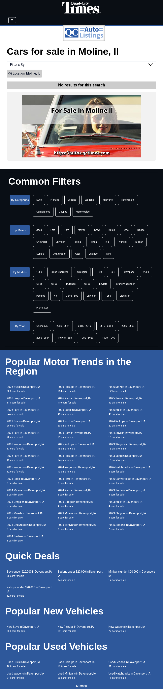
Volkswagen (59, 253)
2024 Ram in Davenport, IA (74, 492)
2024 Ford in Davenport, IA (23, 435)
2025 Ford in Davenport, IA (23, 458)
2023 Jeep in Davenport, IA (125, 458)
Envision (91, 295)
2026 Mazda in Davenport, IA (127, 389)
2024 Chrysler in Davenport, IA (25, 504)
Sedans (72, 199)
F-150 (99, 272)
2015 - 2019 (84, 326)
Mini (108, 253)
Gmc (126, 230)
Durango (71, 284)
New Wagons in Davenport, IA (127, 628)
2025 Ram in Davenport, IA (74, 435)
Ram (66, 230)
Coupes (63, 211)
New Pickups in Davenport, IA (76, 628)
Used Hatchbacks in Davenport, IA (129, 675)
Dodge (141, 230)
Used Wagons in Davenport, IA (25, 675)
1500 (39, 272)
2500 (146, 272)
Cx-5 (113, 272)
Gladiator (125, 295)
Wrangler (82, 272)
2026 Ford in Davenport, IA (23, 412)
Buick (112, 230)
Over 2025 (42, 326)
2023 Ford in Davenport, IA (74, 423)
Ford (52, 230)
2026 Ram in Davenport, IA (74, 400)
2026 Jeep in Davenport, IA (23, 400)
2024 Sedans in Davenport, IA (25, 538)
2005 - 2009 (127, 326)
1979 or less (65, 337)
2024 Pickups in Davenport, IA (127, 423)
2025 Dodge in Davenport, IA (75, 504)
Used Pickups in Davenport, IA (76, 664)
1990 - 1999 (108, 337)
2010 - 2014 (106, 326)
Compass (129, 272)
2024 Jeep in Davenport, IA (23, 481)
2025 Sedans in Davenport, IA (127, 527)
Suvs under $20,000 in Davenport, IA (29, 573)
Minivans (108, 199)
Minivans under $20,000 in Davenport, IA (132, 576)
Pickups (54, 199)
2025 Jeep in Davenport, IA (74, 412)
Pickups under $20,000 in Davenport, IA (29, 591)
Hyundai (122, 242)
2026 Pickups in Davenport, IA (76, 389)
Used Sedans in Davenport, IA (127, 664)
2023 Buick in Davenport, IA (126, 504)
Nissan (139, 242)
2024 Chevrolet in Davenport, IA (26, 527)
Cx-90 (54, 284)
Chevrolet (41, 242)
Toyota (77, 242)
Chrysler (60, 242)
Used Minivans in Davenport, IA (77, 675)
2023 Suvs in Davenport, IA (23, 423)
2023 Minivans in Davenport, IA (77, 515)
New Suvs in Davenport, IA (23, 628)
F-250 (108, 295)
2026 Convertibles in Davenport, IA (130, 481)
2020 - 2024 (62, 326)
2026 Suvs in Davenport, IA (23, 389)
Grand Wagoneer (125, 284)
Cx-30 (87, 284)
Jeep (39, 230)
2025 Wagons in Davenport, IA (25, 469)
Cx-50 (39, 284)
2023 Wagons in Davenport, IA (127, 446)
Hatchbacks (128, 199)
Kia (107, 242)
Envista (103, 284)
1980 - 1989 (87, 337)
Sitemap (81, 685)
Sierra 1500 (72, 295)
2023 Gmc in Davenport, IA (74, 481)
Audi (77, 253)
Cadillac (93, 253)
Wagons (89, 199)
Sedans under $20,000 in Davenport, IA (80, 576)
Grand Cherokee (59, 272)
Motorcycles (83, 211)
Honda (93, 242)
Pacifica (40, 295)
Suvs (39, 199)
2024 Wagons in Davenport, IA (76, 469)
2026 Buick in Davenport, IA (126, 412)
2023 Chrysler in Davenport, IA (127, 515)
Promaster (42, 307)
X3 (55, 295)
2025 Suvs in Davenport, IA (125, 400)
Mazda (81, 230)
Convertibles (43, 211)
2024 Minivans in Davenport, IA (26, 492)
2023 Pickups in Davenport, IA (76, 458)
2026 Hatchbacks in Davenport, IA (129, 469)
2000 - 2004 (42, 337)
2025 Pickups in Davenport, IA (76, 446)
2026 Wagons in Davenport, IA (25, 446)
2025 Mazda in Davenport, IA (25, 515)
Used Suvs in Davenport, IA (23, 664)
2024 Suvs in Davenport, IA (125, 435)
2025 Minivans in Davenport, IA (77, 527)
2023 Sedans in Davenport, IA (127, 492)
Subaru (40, 253)
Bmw (97, 230)
